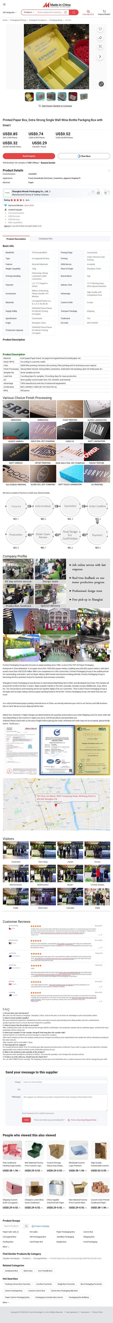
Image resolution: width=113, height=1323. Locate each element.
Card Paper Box (36, 1241)
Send (26, 1120)
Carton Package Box (13, 1290)
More (5, 1302)
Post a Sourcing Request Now (82, 1120)
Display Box (61, 1241)
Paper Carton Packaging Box (17, 1297)
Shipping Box (89, 1236)
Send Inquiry (29, 156)
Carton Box (88, 1231)
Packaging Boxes (55, 20)
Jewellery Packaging (65, 1236)
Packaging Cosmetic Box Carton (49, 1297)
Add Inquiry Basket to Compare (57, 105)
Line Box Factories (44, 1284)
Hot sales (34, 1231)
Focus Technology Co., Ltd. (38, 1312)
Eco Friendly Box (45, 1270)
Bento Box (28, 1270)
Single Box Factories (66, 1284)
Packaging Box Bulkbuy (79, 1297)
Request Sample (48, 162)
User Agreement (72, 1312)
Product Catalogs (41, 1226)
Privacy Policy (97, 1312)
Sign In (7, 226)
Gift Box (68, 20)
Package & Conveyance (37, 20)
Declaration (85, 1312)
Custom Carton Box (36, 1290)
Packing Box (8, 1241)
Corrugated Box (9, 1236)
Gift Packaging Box (38, 1236)
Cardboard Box (11, 1270)
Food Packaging (90, 1241)
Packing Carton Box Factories (17, 1284)
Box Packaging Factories (91, 1284)
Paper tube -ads (10, 1231)
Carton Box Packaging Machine (64, 1290)
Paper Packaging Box (66, 1231)
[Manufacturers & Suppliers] (56, 4)
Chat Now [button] (86, 156)
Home (5, 20)
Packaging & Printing (18, 20)
